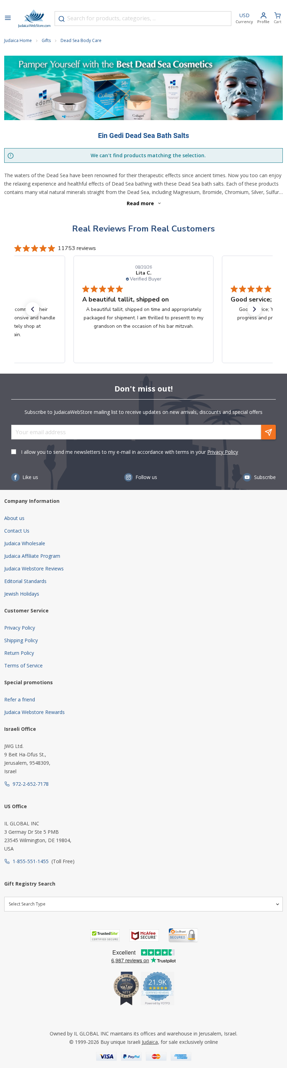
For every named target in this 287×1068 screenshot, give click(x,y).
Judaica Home (18, 40)
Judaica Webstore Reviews (34, 568)
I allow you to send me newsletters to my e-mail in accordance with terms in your (129, 452)
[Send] (268, 432)
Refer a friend (19, 699)
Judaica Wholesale (24, 543)
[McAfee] (144, 935)
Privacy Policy (222, 452)
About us (14, 518)
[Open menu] (7, 18)
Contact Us (16, 530)
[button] (33, 309)
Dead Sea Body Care (81, 40)
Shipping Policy (21, 640)
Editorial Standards (25, 581)
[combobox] (143, 18)
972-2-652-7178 (31, 784)
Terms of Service (23, 665)
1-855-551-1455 (31, 861)
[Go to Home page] (34, 18)
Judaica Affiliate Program (32, 556)
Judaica (150, 1042)
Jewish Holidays (21, 593)
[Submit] (61, 18)
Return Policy (19, 653)
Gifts (46, 40)
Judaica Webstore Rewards (34, 712)
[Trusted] (105, 935)
